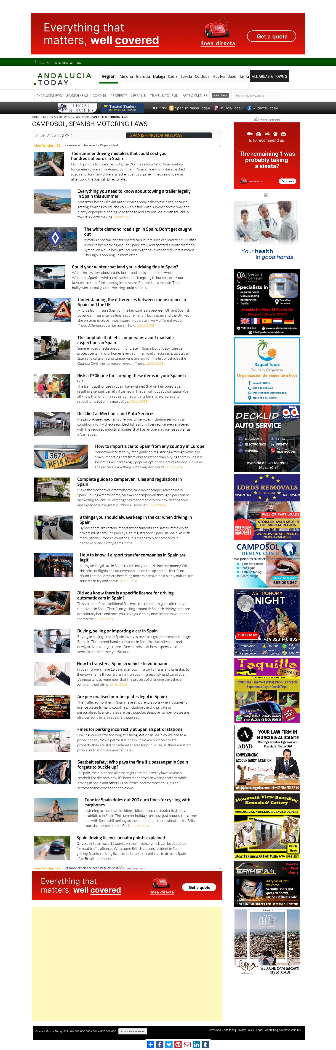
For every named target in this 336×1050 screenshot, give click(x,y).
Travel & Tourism (164, 95)
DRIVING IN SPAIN (57, 135)
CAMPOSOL (82, 117)
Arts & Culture (195, 95)
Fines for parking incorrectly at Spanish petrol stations (129, 729)
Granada (143, 76)
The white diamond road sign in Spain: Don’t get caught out (138, 232)
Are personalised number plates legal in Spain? (122, 697)
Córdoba (202, 76)
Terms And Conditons (221, 1030)
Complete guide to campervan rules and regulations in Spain (129, 482)
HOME (36, 117)
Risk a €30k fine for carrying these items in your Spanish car (131, 378)
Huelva (219, 76)
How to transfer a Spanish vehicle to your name (122, 664)
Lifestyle (138, 95)
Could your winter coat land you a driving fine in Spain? (125, 267)
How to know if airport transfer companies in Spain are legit (133, 557)
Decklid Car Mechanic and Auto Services (115, 414)
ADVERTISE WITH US (67, 63)
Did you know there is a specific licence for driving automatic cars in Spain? (125, 595)
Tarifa (244, 76)
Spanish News (77, 95)
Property (118, 95)
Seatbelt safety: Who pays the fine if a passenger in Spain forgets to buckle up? (132, 764)
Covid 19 (99, 95)
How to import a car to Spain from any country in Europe (149, 446)
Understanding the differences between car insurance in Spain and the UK (132, 302)
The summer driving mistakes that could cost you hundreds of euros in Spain (119, 156)
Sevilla (186, 76)
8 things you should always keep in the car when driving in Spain (136, 520)
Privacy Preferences (133, 1031)
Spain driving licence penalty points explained (121, 838)
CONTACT (46, 63)
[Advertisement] (127, 964)
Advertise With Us (290, 1030)
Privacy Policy (245, 1030)
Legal (259, 1030)
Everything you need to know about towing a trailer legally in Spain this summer (134, 194)
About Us (271, 1030)
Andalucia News (49, 95)
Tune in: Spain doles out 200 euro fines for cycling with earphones (137, 802)
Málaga (159, 76)
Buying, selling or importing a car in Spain (117, 631)
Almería (126, 76)
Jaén (232, 76)
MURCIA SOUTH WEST (57, 117)
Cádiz (172, 76)
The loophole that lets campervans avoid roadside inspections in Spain (125, 340)
